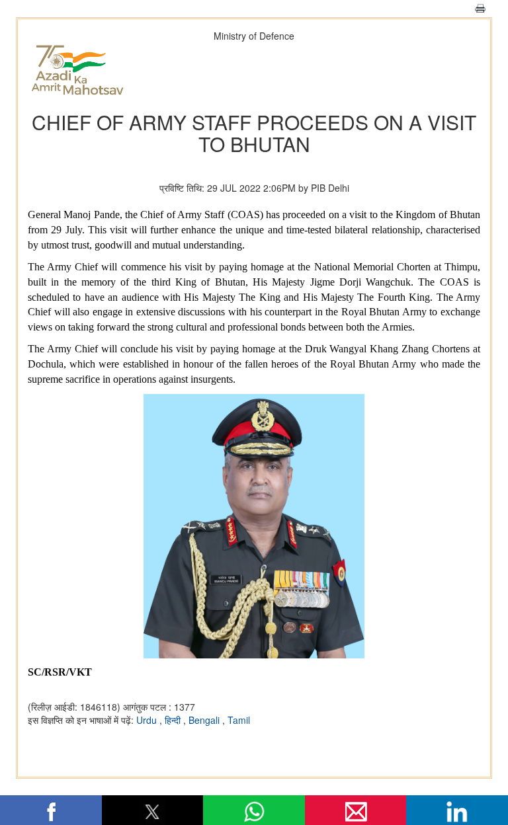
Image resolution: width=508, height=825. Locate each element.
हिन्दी (174, 720)
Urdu (147, 720)
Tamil (239, 720)
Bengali (205, 720)
